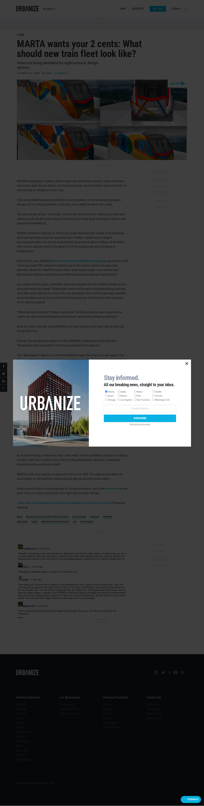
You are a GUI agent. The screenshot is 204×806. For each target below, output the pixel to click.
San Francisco (143, 400)
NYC (139, 396)
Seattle (158, 392)
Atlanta (111, 392)
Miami (139, 392)
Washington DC (162, 400)
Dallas (123, 392)
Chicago (112, 400)
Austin (111, 396)
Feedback (192, 799)
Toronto (158, 396)
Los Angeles (126, 400)
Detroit (123, 396)
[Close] (187, 364)
